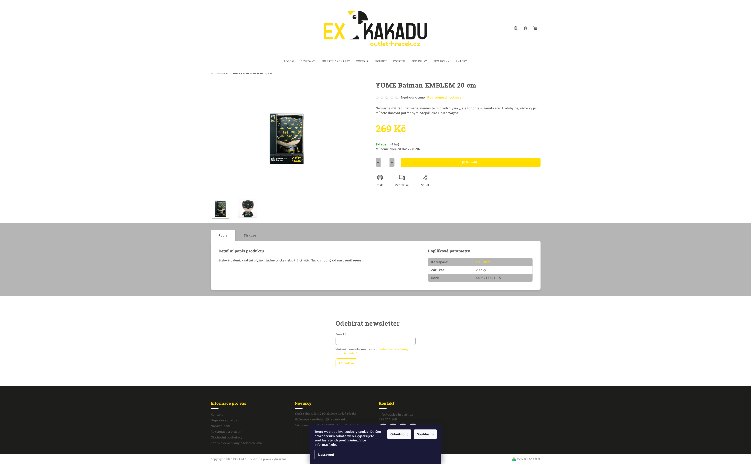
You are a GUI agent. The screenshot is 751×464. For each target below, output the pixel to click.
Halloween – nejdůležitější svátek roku (321, 419)
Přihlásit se (346, 363)
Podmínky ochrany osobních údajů (238, 443)
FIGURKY (483, 262)
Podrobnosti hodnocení (445, 97)
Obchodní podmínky (226, 437)
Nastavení (326, 454)
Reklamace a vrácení (226, 431)
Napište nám (220, 426)
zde (333, 444)
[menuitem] (289, 61)
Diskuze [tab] (250, 235)
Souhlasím (425, 434)
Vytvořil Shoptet (528, 459)
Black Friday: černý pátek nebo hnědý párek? (325, 413)
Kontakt (217, 414)
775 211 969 (388, 419)
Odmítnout (399, 434)
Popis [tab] (223, 235)
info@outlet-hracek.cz (396, 414)
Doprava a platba (224, 420)
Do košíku (472, 162)
